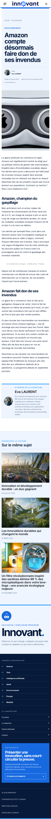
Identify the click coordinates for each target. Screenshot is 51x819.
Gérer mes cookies (10, 813)
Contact (25, 735)
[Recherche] (46, 4)
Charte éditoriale (25, 729)
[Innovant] (25, 4)
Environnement (17, 20)
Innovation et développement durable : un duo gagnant (22, 487)
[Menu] (5, 4)
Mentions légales (10, 806)
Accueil (7, 20)
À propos (25, 717)
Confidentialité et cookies (14, 799)
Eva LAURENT (26, 392)
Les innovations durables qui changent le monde (21, 532)
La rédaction (25, 723)
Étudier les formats (25, 776)
